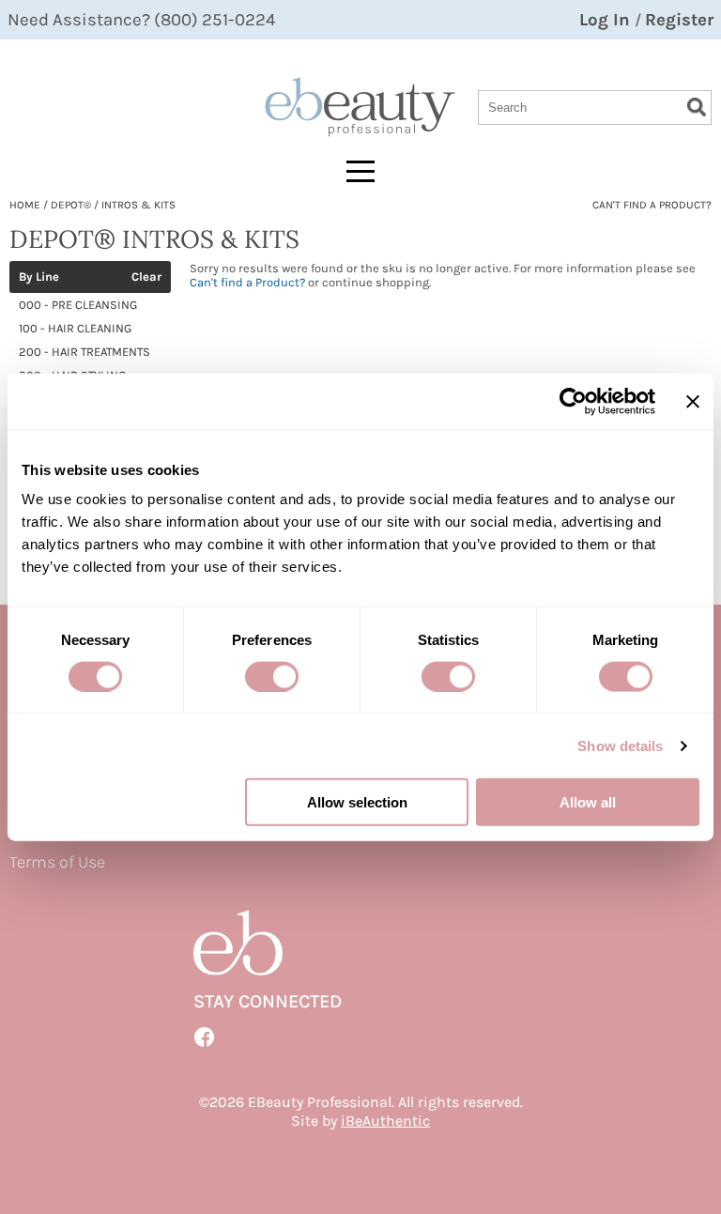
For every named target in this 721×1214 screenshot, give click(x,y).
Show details (620, 745)
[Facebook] (205, 1037)
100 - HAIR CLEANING (75, 328)
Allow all (588, 802)
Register (679, 19)
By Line (39, 277)
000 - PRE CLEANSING (78, 305)
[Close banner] (692, 400)
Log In (607, 19)
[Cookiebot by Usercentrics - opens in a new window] (573, 401)
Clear (146, 277)
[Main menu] (360, 171)
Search (696, 107)
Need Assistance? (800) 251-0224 (141, 19)
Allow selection (357, 802)
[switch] (272, 676)
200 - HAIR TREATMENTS (84, 352)
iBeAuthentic (385, 1120)
